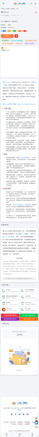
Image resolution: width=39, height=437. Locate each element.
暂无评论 (6, 323)
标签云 (34, 422)
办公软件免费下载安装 (10, 315)
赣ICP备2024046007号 (25, 431)
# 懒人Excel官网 (29, 43)
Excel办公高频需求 (24, 157)
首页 (3, 8)
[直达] (18, 289)
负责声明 (20, 422)
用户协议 (13, 422)
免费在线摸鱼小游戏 (29, 319)
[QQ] (11, 414)
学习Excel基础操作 (18, 204)
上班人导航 (17, 431)
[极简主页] (27, 414)
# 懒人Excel (19, 43)
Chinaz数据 (10, 236)
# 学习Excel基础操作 (8, 43)
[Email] (19, 414)
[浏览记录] (31, 3)
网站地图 (27, 422)
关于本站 (6, 422)
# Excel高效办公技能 (31, 40)
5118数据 (25, 234)
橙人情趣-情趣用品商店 (28, 315)
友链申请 (27, 424)
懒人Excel (6, 82)
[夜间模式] (36, 427)
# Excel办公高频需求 (17, 40)
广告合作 (13, 424)
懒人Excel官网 (7, 104)
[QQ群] (23, 414)
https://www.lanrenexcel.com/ (26, 104)
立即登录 (19, 334)
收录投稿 (20, 424)
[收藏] (36, 12)
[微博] (15, 414)
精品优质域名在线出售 (10, 319)
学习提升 (8, 8)
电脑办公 (13, 8)
